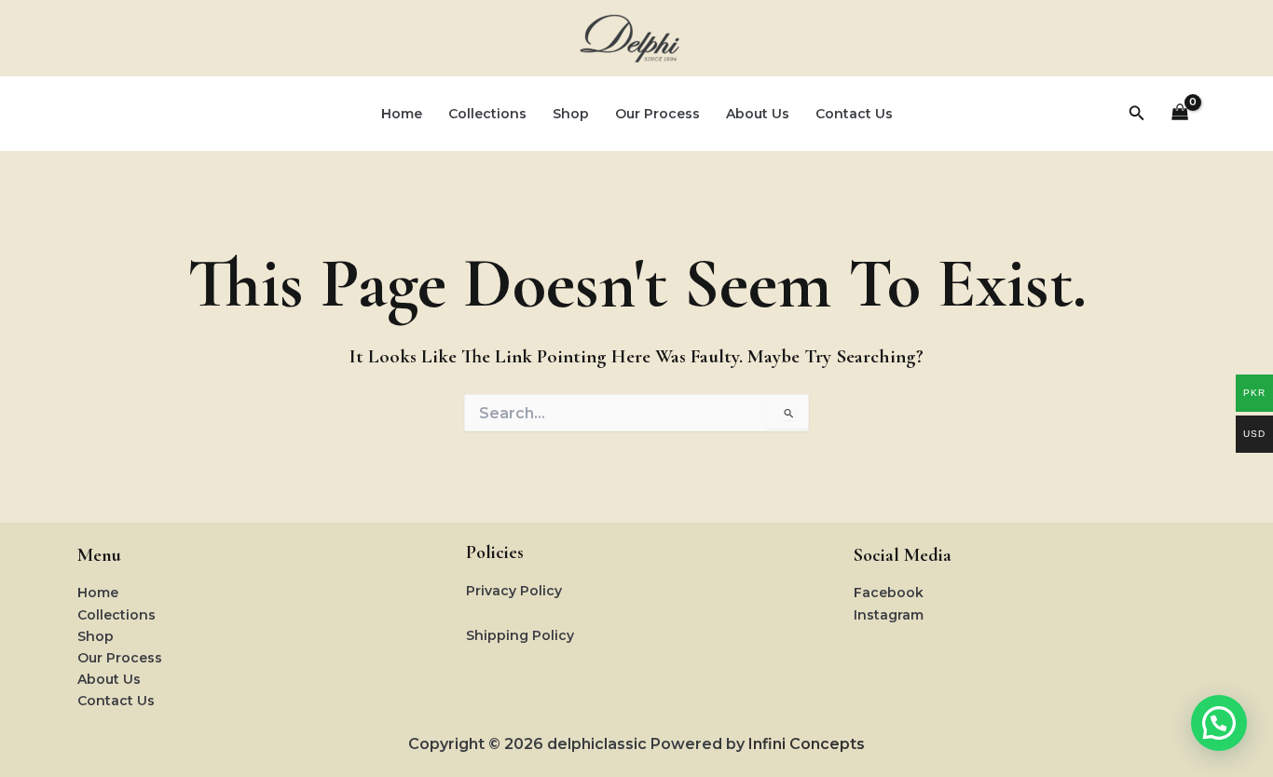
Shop (571, 113)
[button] (1137, 114)
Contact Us (854, 113)
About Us (757, 113)
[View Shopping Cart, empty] (1180, 114)
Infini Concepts (806, 744)
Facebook (889, 592)
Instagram (889, 615)
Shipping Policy (520, 635)
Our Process (657, 113)
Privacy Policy (514, 590)
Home (401, 113)
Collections (487, 113)
